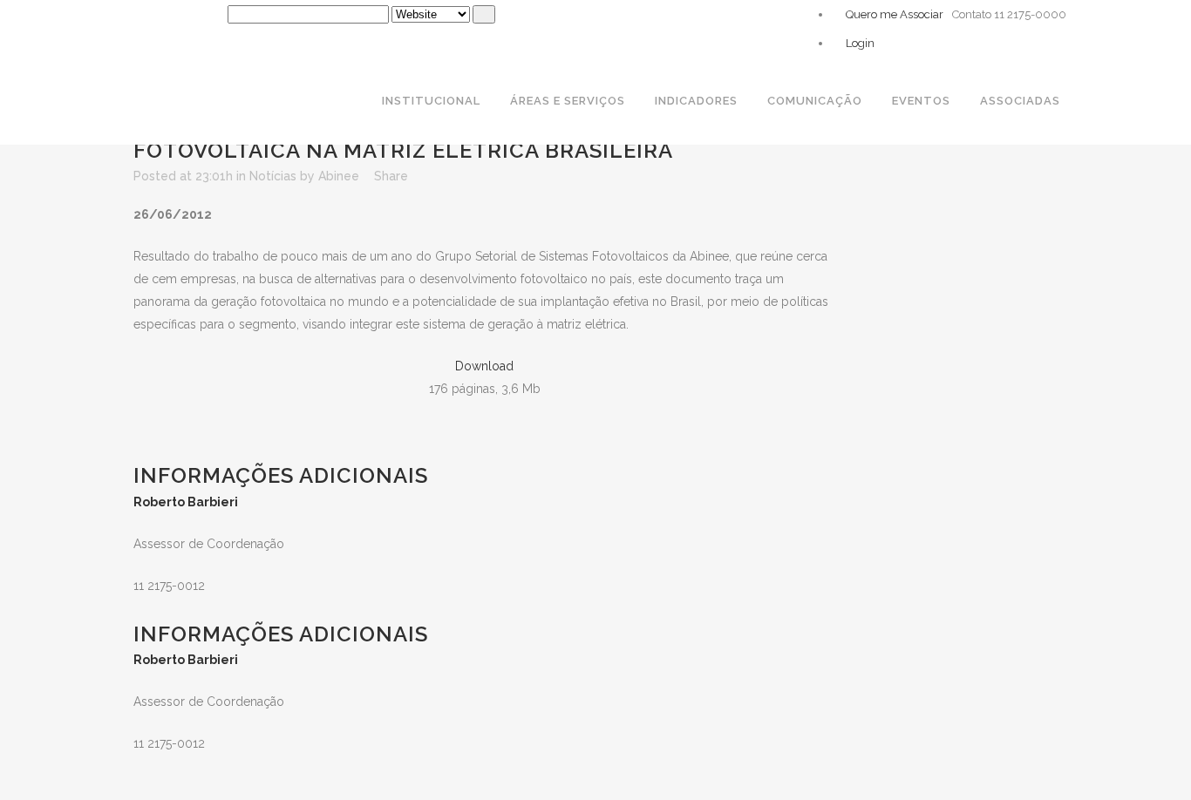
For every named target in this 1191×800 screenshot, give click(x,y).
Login (859, 43)
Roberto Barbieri (185, 502)
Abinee (338, 176)
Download (484, 366)
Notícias (272, 176)
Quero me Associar (893, 14)
